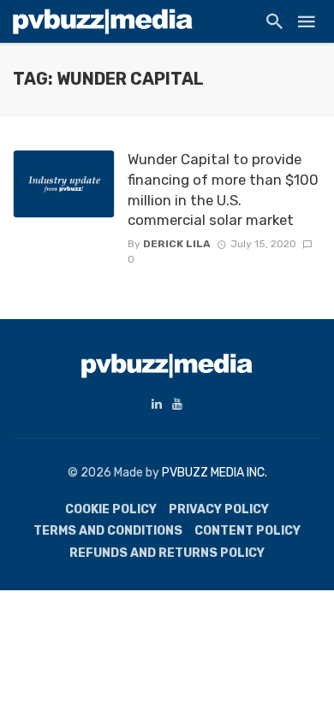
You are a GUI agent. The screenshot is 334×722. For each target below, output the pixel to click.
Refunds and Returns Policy (167, 553)
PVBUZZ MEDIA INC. (214, 472)
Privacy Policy (219, 509)
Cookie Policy (111, 509)
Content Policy (247, 531)
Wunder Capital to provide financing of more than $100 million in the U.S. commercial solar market (223, 189)
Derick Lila (177, 244)
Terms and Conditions (107, 531)
